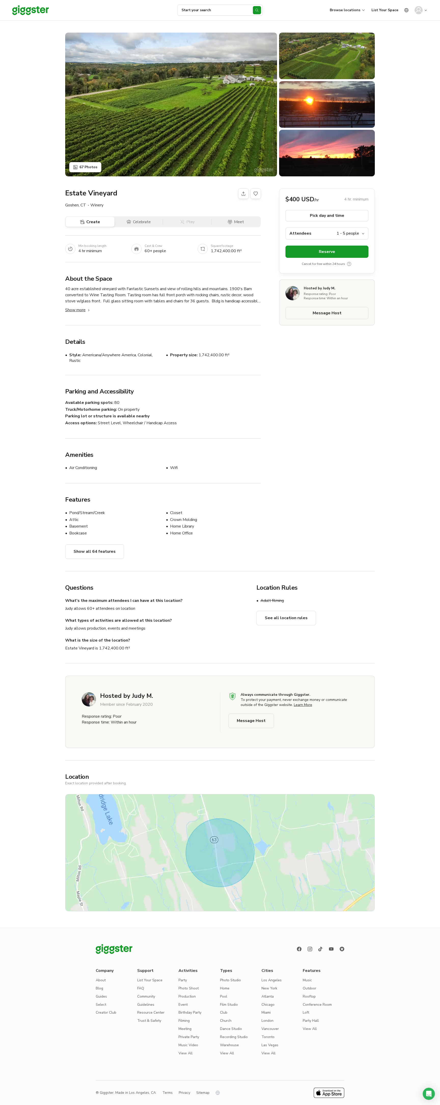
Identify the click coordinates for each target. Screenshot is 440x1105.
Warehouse (229, 1045)
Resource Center (150, 1012)
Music (307, 980)
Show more (75, 310)
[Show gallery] (171, 104)
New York (269, 988)
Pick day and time (327, 215)
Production (187, 996)
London (267, 1020)
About (101, 980)
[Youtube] (331, 949)
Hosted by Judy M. (319, 288)
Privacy (184, 1092)
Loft (306, 1012)
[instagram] (310, 949)
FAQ (140, 988)
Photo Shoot (188, 988)
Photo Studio (230, 980)
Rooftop (309, 996)
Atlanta (268, 996)
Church (225, 1020)
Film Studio (229, 1004)
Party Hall (311, 1020)
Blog (99, 988)
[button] (429, 1094)
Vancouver (270, 1028)
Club (223, 1012)
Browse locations (345, 10)
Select (101, 1004)
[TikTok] (320, 949)
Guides (101, 996)
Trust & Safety (149, 1020)
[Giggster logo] (114, 949)
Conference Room (317, 1004)
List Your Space (385, 10)
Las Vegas (270, 1045)
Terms (167, 1092)
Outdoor (309, 988)
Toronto (268, 1037)
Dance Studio (231, 1028)
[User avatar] (419, 10)
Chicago (268, 1004)
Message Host (327, 313)
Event (183, 1004)
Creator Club (106, 1012)
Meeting (184, 1028)
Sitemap (203, 1092)
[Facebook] (299, 949)
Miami (266, 1012)
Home (224, 988)
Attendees (300, 233)
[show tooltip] (349, 264)
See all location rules (286, 618)
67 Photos (88, 167)
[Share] (243, 194)
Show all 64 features (95, 551)
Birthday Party (189, 1012)
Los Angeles (272, 980)
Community (146, 996)
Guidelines (145, 1004)
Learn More (303, 704)
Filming (184, 1020)
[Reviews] (342, 949)
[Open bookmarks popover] (256, 194)
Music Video (188, 1045)
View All (185, 1053)
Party (182, 980)
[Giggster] (30, 10)
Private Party (188, 1037)
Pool (223, 996)
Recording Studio (234, 1037)
